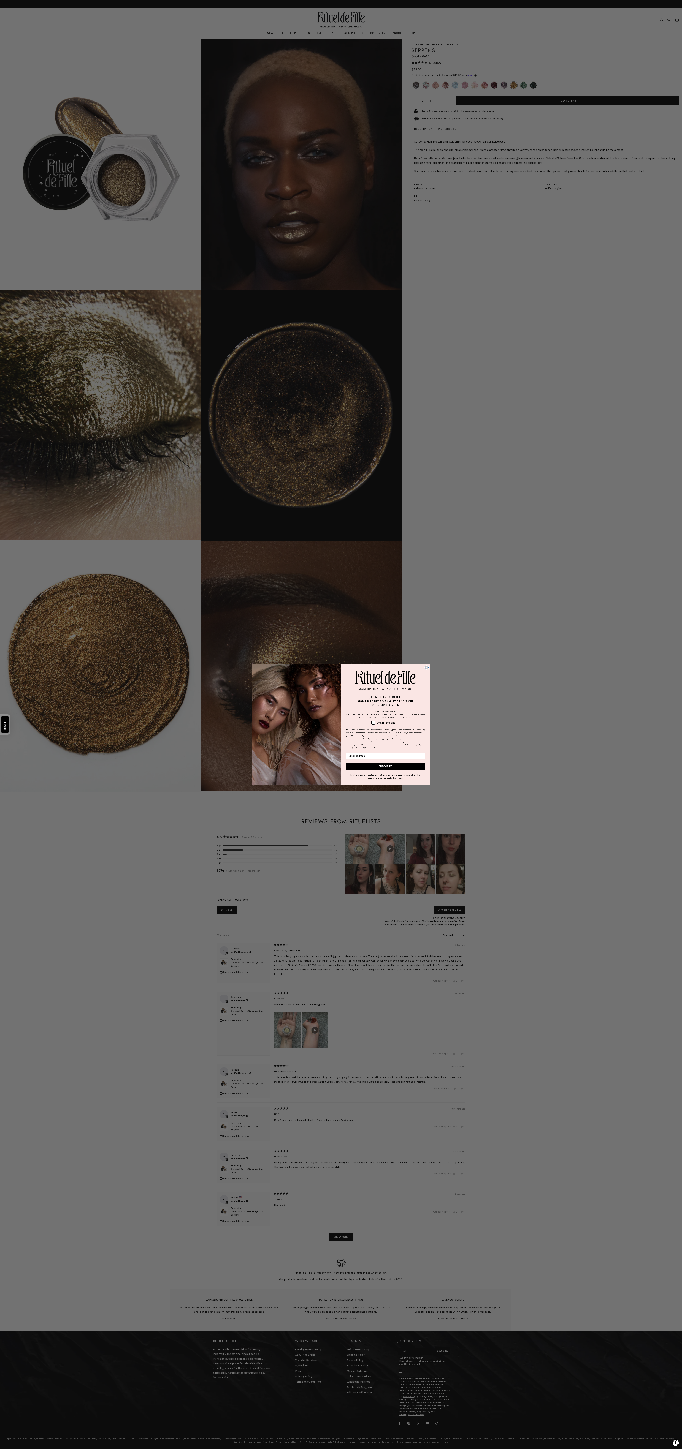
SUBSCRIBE (385, 766)
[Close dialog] (426, 667)
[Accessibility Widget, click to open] (675, 1442)
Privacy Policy (361, 739)
